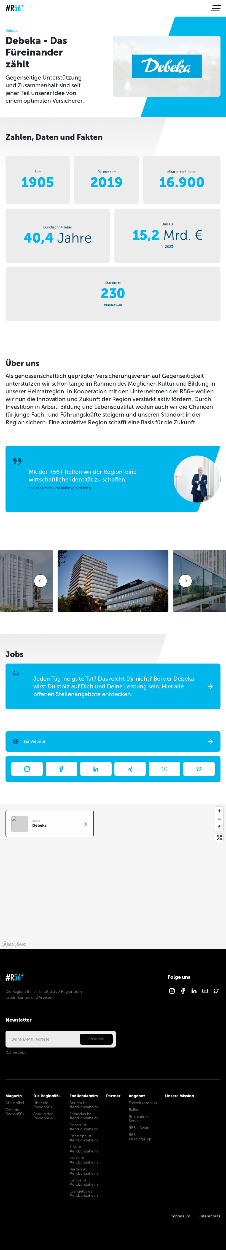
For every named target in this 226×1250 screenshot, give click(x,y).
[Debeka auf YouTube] (164, 769)
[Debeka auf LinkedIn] (96, 769)
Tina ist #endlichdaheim (83, 1149)
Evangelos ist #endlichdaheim (83, 1193)
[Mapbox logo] (14, 944)
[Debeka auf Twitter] (199, 769)
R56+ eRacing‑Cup (140, 1137)
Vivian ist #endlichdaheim (83, 1160)
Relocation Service (138, 1119)
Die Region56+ (47, 1096)
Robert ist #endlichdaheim (83, 1127)
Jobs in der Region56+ (43, 1116)
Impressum (180, 1216)
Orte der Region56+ (15, 1112)
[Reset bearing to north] (219, 827)
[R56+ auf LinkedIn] (194, 993)
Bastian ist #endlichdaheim (83, 1171)
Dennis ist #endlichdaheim (83, 1182)
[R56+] (14, 8)
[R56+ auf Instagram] (172, 993)
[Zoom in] (219, 811)
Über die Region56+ (43, 1105)
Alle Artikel (15, 1103)
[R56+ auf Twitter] (216, 993)
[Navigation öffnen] (215, 8)
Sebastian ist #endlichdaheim (83, 1116)
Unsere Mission (179, 1096)
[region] (113, 876)
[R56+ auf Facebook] (183, 993)
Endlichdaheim (83, 1096)
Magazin (14, 1096)
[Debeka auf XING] (130, 769)
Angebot (137, 1096)
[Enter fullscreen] (219, 838)
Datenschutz (17, 1053)
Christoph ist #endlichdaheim (83, 1138)
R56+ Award (139, 1128)
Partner (113, 1096)
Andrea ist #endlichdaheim (83, 1105)
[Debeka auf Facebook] (61, 769)
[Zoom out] (219, 819)
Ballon (134, 1110)
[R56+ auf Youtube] (205, 993)
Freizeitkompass (143, 1103)
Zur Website (34, 741)
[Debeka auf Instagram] (27, 769)
